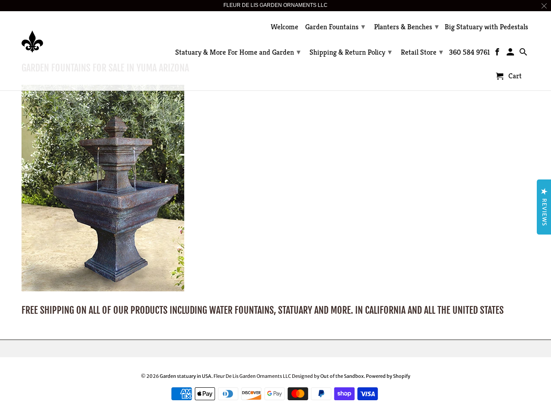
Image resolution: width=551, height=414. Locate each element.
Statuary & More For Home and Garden (237, 52)
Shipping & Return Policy (351, 52)
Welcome (284, 27)
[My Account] (511, 54)
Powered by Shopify (388, 376)
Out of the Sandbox (342, 376)
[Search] (523, 54)
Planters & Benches (406, 26)
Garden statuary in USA (185, 376)
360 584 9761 (469, 52)
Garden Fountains (335, 26)
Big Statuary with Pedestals (486, 27)
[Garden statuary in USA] (82, 35)
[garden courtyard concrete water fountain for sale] (103, 289)
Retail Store (422, 52)
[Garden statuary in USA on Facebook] (498, 54)
